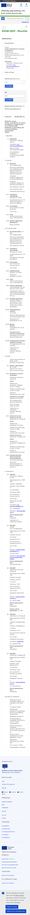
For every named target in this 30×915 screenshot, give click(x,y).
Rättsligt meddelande (7, 801)
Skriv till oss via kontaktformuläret (10, 864)
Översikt (4, 818)
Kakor (3, 804)
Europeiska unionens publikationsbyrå (12, 770)
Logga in (21, 6)
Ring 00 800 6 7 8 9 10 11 (8, 859)
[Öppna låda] (3, 27)
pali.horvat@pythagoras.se (17, 683)
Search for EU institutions (8, 875)
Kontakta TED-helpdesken (8, 784)
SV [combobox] (6, 82)
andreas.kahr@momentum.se (17, 597)
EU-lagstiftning (5, 825)
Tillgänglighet (5, 807)
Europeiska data (6, 828)
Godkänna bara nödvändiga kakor (16, 911)
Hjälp (3, 781)
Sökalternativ (25, 22)
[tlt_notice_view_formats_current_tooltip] (23, 116)
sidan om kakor (19, 895)
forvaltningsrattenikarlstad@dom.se (17, 550)
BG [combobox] (6, 96)
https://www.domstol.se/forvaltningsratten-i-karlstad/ (17, 557)
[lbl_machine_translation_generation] (23, 106)
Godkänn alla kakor (12, 906)
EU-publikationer (6, 837)
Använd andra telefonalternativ (9, 862)
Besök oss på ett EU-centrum (9, 867)
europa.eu (13, 852)
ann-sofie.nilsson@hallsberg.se (16, 145)
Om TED (4, 815)
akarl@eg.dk (20, 641)
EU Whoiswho (5, 834)
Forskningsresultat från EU (8, 831)
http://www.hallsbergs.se (17, 511)
